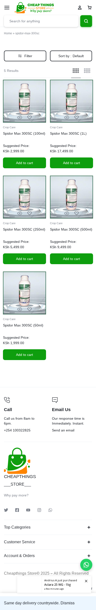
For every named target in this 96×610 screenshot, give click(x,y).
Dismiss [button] (68, 603)
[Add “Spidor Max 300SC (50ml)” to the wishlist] (29, 309)
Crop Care (9, 127)
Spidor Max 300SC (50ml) (23, 325)
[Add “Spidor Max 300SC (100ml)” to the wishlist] (29, 117)
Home (8, 33)
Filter (28, 56)
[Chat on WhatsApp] (86, 565)
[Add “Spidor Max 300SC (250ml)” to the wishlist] (29, 213)
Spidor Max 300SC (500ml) (71, 229)
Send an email (72, 415)
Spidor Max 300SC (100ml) (24, 133)
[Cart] (89, 7)
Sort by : (71, 56)
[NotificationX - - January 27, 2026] (54, 584)
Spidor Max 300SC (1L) (68, 133)
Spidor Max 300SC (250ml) (24, 229)
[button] (24, 162)
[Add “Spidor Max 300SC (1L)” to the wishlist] (76, 117)
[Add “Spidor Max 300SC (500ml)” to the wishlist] (76, 213)
